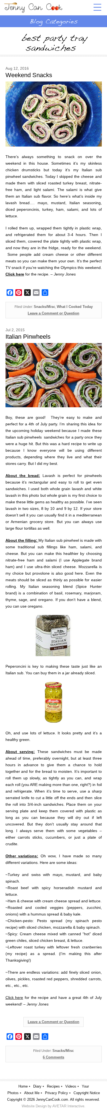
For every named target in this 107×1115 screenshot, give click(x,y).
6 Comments (53, 1057)
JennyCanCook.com (52, 1099)
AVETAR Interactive (68, 1106)
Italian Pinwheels (27, 336)
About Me (32, 1093)
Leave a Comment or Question (53, 313)
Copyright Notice (87, 1093)
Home (23, 1086)
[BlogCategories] (53, 21)
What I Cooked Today (75, 307)
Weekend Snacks (28, 75)
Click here (14, 997)
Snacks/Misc (44, 307)
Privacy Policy (56, 1093)
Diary (37, 1086)
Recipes (53, 1086)
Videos (70, 1086)
